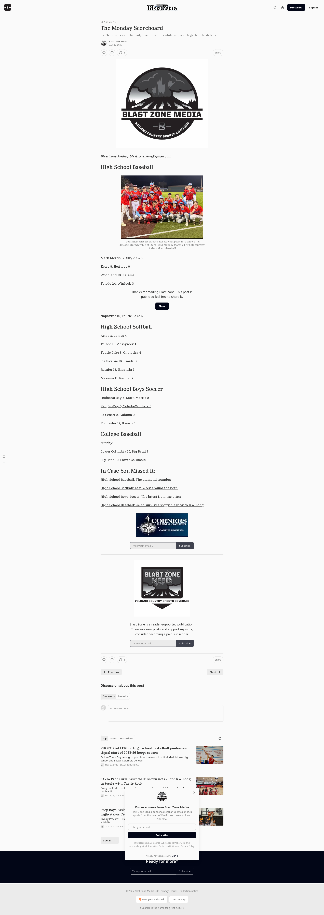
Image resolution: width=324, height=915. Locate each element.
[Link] (96, 167)
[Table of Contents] (3, 457)
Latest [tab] (113, 738)
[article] (162, 759)
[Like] (104, 52)
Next (213, 672)
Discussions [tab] (126, 738)
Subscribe (296, 7)
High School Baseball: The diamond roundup (136, 479)
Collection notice (189, 891)
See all (107, 840)
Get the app (178, 899)
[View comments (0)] (112, 52)
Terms (174, 891)
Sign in (313, 7)
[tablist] (115, 696)
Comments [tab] (109, 696)
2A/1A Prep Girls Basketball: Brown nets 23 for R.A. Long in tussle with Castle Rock (146, 781)
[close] (194, 792)
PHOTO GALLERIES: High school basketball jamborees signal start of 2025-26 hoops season (144, 750)
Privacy (165, 891)
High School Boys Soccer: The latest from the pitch (141, 496)
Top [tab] (104, 738)
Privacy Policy (187, 846)
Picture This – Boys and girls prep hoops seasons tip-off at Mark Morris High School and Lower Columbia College (145, 758)
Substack (145, 907)
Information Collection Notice (161, 846)
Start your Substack (153, 899)
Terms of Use (178, 842)
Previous (113, 672)
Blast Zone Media (118, 41)
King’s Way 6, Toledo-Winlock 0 (126, 406)
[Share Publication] (282, 7)
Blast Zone (108, 21)
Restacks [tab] (123, 696)
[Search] (275, 7)
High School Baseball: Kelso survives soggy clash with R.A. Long (152, 505)
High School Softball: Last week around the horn (139, 488)
